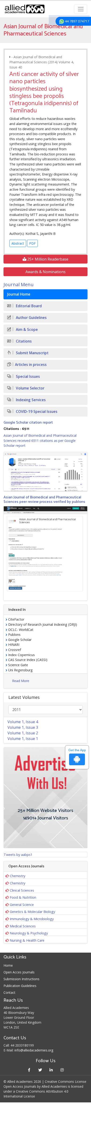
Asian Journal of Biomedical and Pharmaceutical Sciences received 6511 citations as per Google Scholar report (40, 440)
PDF (32, 243)
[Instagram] (62, 1070)
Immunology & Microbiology (32, 919)
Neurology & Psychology (29, 933)
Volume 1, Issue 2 (22, 733)
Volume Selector (29, 388)
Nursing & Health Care (27, 940)
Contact (9, 992)
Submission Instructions (21, 979)
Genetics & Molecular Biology (32, 911)
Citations (23, 341)
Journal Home (18, 294)
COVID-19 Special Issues (36, 411)
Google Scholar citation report (28, 422)
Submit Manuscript (32, 352)
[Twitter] (40, 1070)
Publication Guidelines (20, 985)
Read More (20, 681)
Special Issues (27, 376)
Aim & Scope (26, 329)
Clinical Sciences (22, 890)
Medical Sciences (23, 926)
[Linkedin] (51, 1070)
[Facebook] (29, 1070)
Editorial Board (28, 306)
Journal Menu (19, 284)
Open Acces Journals (19, 972)
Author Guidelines (31, 317)
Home (8, 965)
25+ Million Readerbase (47, 259)
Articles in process (31, 364)
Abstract (17, 243)
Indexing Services (30, 399)
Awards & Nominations (45, 271)
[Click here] (45, 471)
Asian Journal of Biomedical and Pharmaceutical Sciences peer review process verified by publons (44, 499)
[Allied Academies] (25, 9)
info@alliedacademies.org (33, 1050)
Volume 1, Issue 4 (22, 721)
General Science (22, 904)
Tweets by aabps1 (18, 854)
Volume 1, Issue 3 (22, 727)
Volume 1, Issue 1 (22, 738)
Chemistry (17, 876)
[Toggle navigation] (80, 9)
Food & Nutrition (23, 897)
